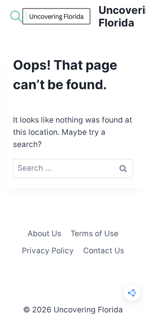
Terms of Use (94, 233)
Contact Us (103, 250)
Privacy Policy (48, 250)
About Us (44, 233)
